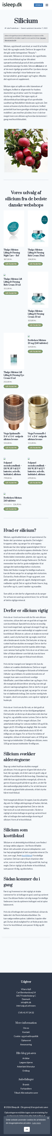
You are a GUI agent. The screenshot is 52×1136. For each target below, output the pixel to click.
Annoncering (26, 1044)
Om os (26, 1028)
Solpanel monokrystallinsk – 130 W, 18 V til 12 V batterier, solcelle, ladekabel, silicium (13, 469)
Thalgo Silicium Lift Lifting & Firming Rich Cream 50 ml (13, 282)
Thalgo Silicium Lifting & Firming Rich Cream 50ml (36, 253)
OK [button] (27, 1129)
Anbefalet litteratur (26, 1066)
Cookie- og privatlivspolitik (26, 1036)
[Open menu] (46, 5)
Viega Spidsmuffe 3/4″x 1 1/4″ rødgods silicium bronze (13, 436)
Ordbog (26, 1070)
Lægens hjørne (26, 1062)
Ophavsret (26, 1040)
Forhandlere (26, 1088)
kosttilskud (27, 855)
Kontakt (26, 1032)
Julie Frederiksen (13, 28)
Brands (26, 1084)
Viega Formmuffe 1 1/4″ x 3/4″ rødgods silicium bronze (37, 436)
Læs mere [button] (36, 1123)
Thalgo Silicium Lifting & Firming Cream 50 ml (36, 314)
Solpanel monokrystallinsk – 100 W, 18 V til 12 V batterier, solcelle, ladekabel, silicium (37, 469)
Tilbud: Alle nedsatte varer (26, 1092)
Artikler (26, 1058)
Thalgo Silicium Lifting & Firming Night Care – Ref (12, 253)
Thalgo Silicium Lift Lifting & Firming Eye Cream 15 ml (14, 375)
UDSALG (38, 5)
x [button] (48, 1118)
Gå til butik (11, 264)
